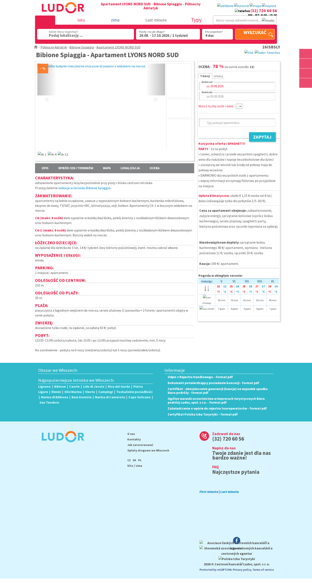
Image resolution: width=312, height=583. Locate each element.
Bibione (60, 386)
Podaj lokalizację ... (66, 35)
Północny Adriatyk (54, 47)
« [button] (47, 93)
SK (134, 460)
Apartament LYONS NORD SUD (118, 47)
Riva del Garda (119, 386)
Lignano (44, 386)
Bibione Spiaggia (81, 47)
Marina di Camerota (110, 397)
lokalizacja (130, 168)
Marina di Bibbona (54, 397)
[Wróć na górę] (305, 93)
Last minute (156, 20)
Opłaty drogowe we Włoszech (148, 450)
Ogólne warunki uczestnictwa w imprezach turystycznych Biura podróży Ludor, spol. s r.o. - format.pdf (216, 400)
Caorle (74, 386)
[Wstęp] (36, 47)
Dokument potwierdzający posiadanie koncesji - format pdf (213, 383)
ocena (155, 168)
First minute (209, 491)
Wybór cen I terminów (75, 168)
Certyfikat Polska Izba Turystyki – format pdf (203, 414)
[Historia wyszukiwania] (241, 6)
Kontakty (134, 439)
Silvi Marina (73, 392)
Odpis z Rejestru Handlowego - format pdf (200, 377)
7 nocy (205, 76)
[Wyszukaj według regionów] (305, 53)
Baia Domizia (81, 397)
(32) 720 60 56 (264, 10)
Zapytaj (260, 137)
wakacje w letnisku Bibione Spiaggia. (84, 188)
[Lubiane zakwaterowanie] (225, 6)
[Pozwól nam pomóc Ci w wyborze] (269, 6)
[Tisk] (249, 52)
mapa (107, 168)
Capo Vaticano (139, 397)
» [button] (155, 93)
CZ (129, 460)
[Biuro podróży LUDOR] (61, 445)
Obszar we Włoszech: (58, 370)
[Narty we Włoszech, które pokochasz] (305, 73)
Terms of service (263, 569)
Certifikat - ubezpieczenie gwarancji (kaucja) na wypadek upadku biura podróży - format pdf (218, 391)
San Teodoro (49, 402)
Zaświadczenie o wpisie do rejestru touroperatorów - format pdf (217, 408)
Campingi (105, 392)
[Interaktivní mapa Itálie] (255, 6)
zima (139, 466)
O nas (131, 434)
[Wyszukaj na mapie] (305, 63)
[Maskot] (305, 83)
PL (140, 460)
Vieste (90, 392)
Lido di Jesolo (93, 386)
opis (45, 168)
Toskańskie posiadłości (134, 392)
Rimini (56, 392)
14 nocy (218, 76)
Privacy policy (242, 569)
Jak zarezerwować (140, 445)
